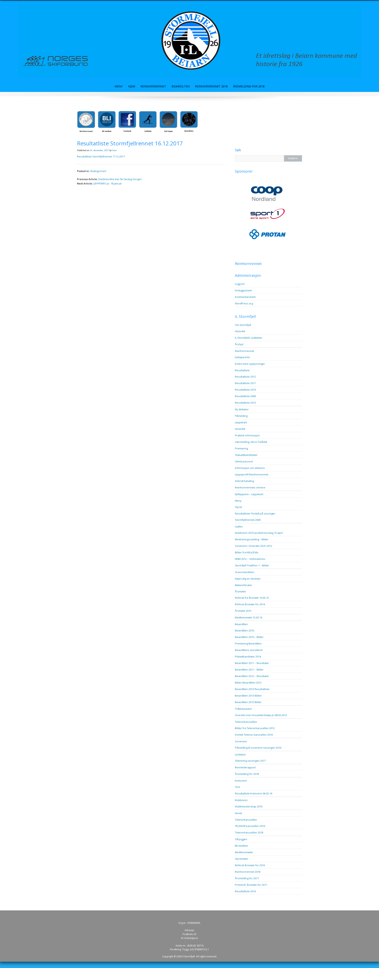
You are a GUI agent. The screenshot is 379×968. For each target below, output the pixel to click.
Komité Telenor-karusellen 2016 (254, 734)
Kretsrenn (241, 780)
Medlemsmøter (244, 852)
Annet (238, 813)
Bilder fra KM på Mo (246, 552)
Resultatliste (242, 370)
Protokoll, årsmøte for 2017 (251, 885)
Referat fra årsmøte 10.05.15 (252, 598)
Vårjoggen (241, 839)
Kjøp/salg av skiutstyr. (248, 578)
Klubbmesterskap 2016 (248, 806)
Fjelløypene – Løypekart (249, 494)
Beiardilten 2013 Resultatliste (252, 689)
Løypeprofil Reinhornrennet (251, 474)
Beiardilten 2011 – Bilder (249, 669)
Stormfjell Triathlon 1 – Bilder (252, 565)
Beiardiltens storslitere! (249, 650)
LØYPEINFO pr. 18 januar (107, 183)
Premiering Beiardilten (248, 643)
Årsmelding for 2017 (247, 878)
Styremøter (241, 858)
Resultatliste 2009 (245, 396)
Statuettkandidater (246, 455)
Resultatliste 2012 (245, 376)
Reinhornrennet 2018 (211, 86)
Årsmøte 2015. (243, 611)
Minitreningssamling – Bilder (251, 539)
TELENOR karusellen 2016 (250, 826)
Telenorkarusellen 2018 (249, 832)
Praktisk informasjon (247, 435)
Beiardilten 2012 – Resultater (252, 676)
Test (237, 787)
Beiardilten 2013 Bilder (248, 702)
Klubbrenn (241, 800)
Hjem (131, 86)
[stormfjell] (189, 40)
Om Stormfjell (243, 325)
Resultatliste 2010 (245, 389)
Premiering (241, 448)
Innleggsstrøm (243, 290)
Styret (238, 507)
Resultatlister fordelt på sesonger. (255, 513)
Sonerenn (241, 741)
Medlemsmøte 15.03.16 (248, 617)
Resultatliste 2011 (245, 383)
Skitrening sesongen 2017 (250, 760)
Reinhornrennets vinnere (250, 487)
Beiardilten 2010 (244, 630)
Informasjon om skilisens (250, 468)
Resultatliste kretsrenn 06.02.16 (253, 793)
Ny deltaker (242, 409)
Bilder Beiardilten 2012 (248, 682)
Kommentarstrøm (245, 297)
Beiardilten (181, 86)
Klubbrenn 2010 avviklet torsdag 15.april (259, 533)
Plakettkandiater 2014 (248, 656)
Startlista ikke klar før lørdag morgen (120, 179)
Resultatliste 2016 (245, 891)
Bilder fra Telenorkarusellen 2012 (255, 728)
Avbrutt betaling (244, 481)
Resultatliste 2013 (245, 402)
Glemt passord (244, 461)
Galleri (239, 526)
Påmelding (241, 416)
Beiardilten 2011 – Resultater (252, 663)
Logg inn (240, 284)
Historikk (240, 331)
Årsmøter (240, 591)
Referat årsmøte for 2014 (250, 604)
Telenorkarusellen (246, 722)
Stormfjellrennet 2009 (248, 520)
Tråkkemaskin (243, 709)
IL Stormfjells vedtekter (248, 338)
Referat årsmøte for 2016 (250, 865)
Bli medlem (241, 845)
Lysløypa (240, 754)
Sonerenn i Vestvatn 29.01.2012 (253, 546)
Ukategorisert (98, 171)
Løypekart (241, 422)
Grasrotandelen (244, 572)
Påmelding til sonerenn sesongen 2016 (258, 747)
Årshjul (239, 344)
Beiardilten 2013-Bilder (248, 695)
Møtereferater (243, 585)
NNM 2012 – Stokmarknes (250, 559)
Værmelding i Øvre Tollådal (251, 442)
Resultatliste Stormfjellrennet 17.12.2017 (101, 156)
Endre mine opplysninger (250, 364)
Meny (119, 86)
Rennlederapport (245, 767)
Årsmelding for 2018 (249, 86)
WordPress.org (244, 303)
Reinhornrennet (153, 86)
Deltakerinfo (242, 357)
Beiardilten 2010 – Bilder (249, 637)
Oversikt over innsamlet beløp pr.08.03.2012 (261, 715)
